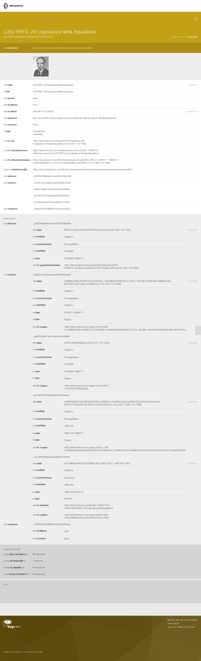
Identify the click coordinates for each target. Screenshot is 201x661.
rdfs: (8, 85)
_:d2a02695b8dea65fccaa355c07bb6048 (52, 176)
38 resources (39, 554)
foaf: (9, 98)
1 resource (38, 561)
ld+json (192, 627)
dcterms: (15, 169)
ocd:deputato (39, 132)
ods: (10, 111)
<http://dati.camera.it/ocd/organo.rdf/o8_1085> (86, 516)
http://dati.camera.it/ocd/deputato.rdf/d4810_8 (28, 36)
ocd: (9, 141)
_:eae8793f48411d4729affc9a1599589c (51, 189)
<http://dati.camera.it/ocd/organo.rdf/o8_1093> (86, 387)
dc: (11, 48)
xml (175, 627)
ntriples (180, 627)
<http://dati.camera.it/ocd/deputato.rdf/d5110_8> (88, 506)
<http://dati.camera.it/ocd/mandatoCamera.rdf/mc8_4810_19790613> (66, 152)
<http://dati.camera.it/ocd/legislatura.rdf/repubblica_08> (59, 142)
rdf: (7, 131)
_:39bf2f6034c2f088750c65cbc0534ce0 (51, 209)
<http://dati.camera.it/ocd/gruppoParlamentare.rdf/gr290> (101, 266)
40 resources (39, 574)
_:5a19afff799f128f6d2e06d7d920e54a (51, 196)
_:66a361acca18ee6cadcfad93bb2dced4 (52, 183)
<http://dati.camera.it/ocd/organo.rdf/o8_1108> (125, 449)
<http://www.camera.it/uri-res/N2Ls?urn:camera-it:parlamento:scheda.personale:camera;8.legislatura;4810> (83, 169)
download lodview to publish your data (23, 652)
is (16, 554)
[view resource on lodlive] (196, 19)
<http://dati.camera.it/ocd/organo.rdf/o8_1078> (125, 328)
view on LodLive (173, 623)
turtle (186, 627)
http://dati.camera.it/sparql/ (186, 620)
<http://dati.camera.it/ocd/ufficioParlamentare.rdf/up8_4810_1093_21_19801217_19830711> (76, 161)
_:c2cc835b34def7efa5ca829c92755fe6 (51, 202)
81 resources (39, 567)
